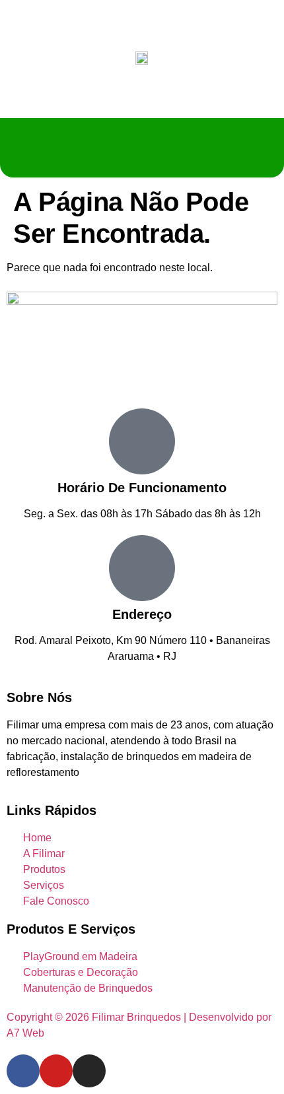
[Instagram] (89, 1070)
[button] (142, 148)
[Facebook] (23, 1070)
